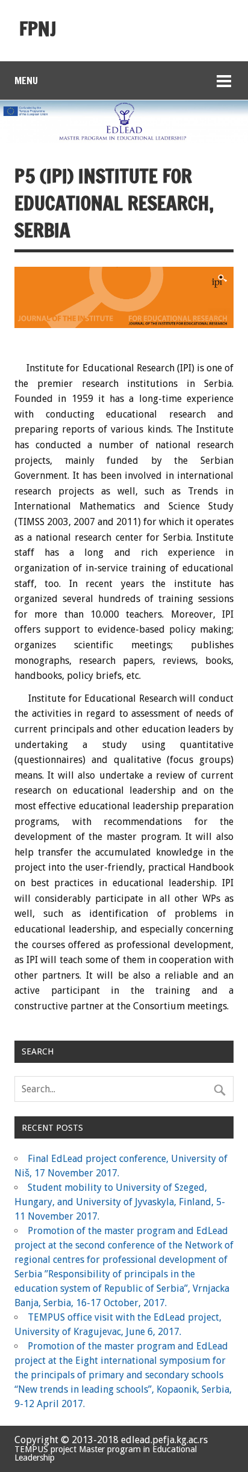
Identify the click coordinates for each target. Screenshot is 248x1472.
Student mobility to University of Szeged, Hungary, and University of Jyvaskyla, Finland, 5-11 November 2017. (119, 1202)
